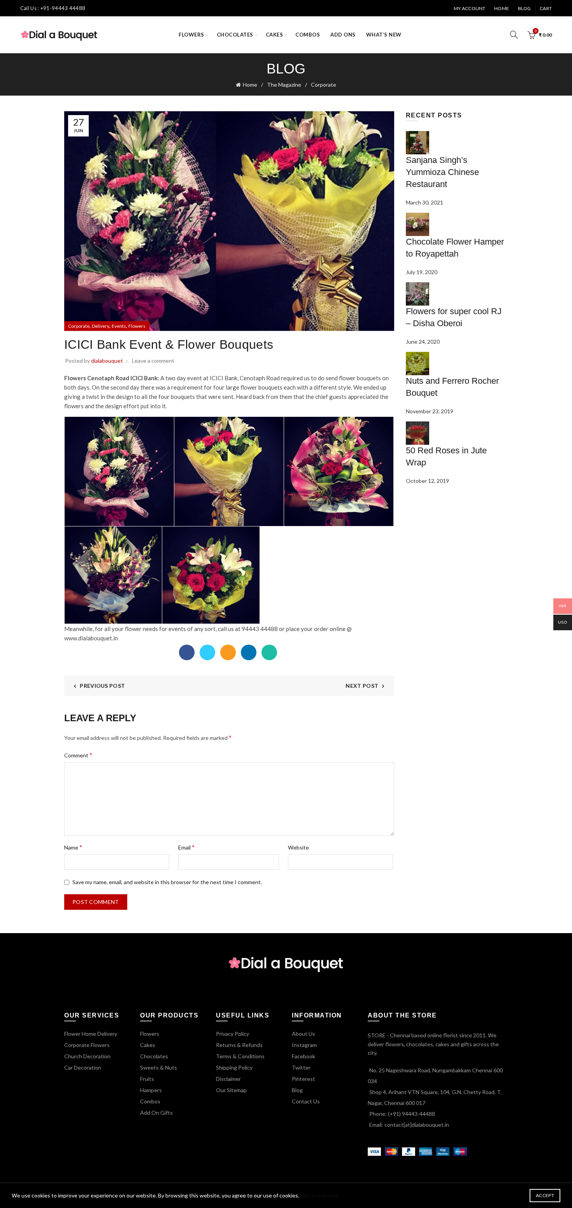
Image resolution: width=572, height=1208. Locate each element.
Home (501, 8)
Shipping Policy (234, 1067)
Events (119, 326)
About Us (303, 1033)
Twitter (301, 1067)
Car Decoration (82, 1067)
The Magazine (284, 84)
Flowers (191, 34)
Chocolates (235, 34)
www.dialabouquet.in (91, 638)
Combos (307, 34)
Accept (545, 1195)
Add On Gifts (156, 1112)
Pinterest (303, 1078)
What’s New (384, 34)
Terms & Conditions (240, 1056)
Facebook (303, 1056)
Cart (546, 8)
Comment (78, 755)
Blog (524, 8)
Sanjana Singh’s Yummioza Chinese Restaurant (442, 172)
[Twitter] (207, 652)
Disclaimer (228, 1078)
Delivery (100, 326)
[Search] (514, 34)
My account (470, 8)
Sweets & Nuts (158, 1067)
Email (186, 847)
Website (298, 847)
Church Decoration (87, 1056)
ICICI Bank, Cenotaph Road (245, 377)
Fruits (147, 1078)
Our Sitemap (231, 1090)
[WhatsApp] (269, 652)
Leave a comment (153, 360)
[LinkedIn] (248, 652)
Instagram (304, 1045)
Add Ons (343, 34)
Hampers (151, 1090)
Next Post (362, 685)
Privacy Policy (232, 1033)
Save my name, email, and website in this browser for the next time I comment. (167, 882)
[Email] (228, 652)
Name (73, 847)
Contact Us (306, 1101)
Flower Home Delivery (90, 1033)
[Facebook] (187, 652)
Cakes (274, 34)
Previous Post (102, 685)
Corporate (323, 84)
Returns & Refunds (239, 1045)
